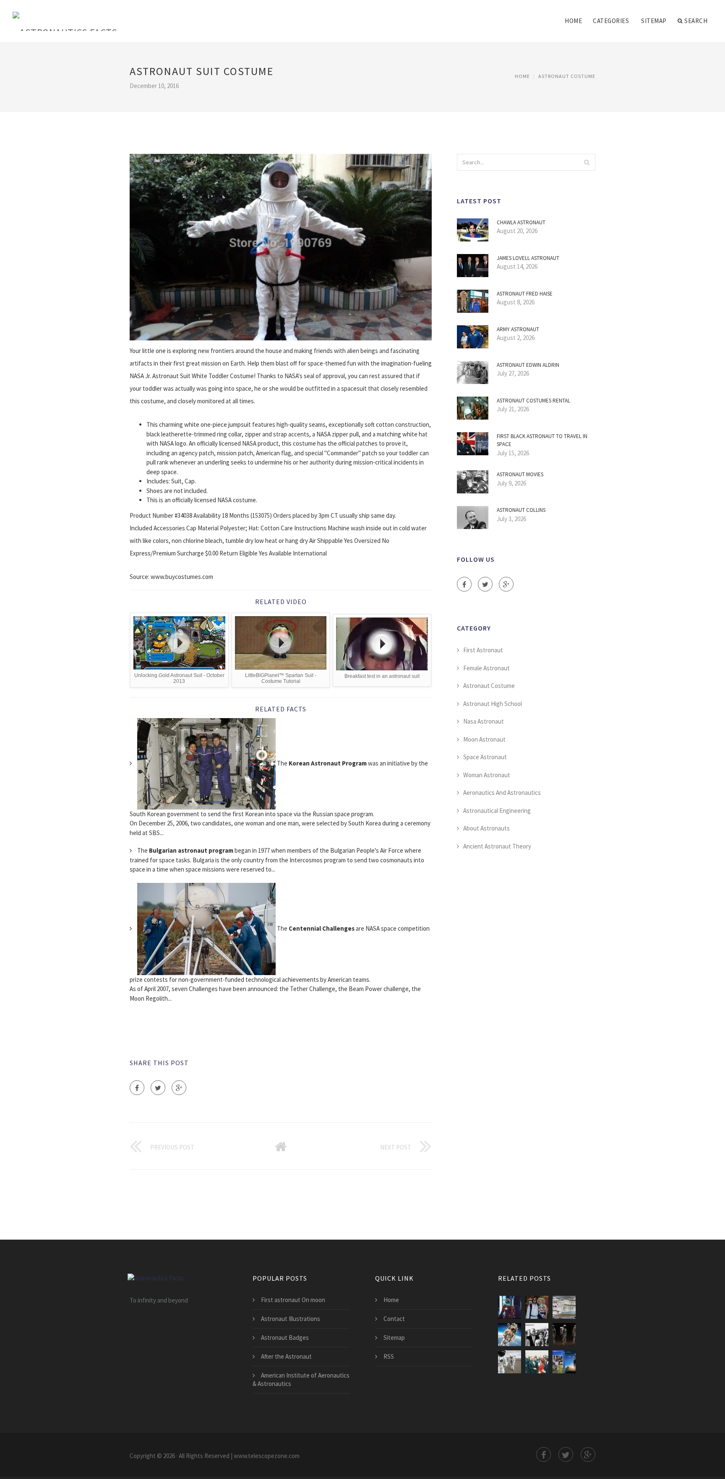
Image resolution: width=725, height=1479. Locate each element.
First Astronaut (483, 650)
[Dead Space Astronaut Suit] (509, 1307)
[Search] (586, 162)
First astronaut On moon (293, 1300)
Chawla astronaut (521, 222)
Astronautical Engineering (497, 811)
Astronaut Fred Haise (525, 293)
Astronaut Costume (566, 76)
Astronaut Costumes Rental (533, 400)
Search (695, 21)
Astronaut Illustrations (290, 1319)
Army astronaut (518, 329)
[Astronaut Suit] (564, 1334)
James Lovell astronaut (528, 258)
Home (573, 21)
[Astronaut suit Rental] (536, 1307)
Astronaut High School (492, 704)
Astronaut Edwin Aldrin (528, 364)
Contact (394, 1319)
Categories (611, 21)
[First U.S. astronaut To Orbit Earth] (536, 1361)
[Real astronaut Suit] (509, 1361)
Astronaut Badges (285, 1337)
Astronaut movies (520, 474)
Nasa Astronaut (483, 721)
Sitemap (654, 21)
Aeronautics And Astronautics (502, 793)
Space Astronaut (485, 757)
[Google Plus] (179, 1087)
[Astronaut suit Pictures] (536, 1334)
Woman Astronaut (486, 775)
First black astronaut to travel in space (542, 440)
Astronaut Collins (521, 510)
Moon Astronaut (484, 739)
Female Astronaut (486, 668)
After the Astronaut (286, 1356)
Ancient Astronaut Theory (497, 846)
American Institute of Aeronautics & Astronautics (301, 1379)
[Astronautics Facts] (65, 15)
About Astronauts (486, 828)
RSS (388, 1356)
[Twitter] (158, 1087)
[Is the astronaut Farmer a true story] (564, 1361)
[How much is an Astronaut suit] (509, 1334)
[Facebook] (137, 1087)
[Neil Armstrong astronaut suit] (564, 1307)
